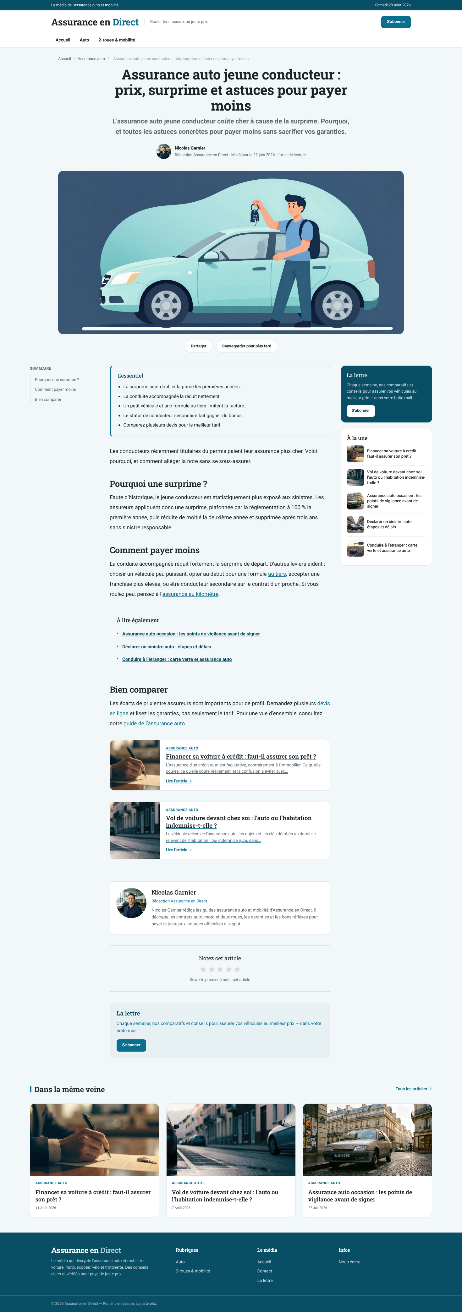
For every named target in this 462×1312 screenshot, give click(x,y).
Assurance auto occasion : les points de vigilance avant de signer (191, 634)
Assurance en (95, 22)
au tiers (277, 574)
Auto (84, 40)
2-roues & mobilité (116, 40)
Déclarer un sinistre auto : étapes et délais (166, 647)
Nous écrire (349, 1262)
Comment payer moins (55, 389)
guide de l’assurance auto (154, 724)
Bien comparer (48, 399)
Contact (264, 1271)
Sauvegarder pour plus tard (246, 346)
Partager (198, 346)
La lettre (265, 1280)
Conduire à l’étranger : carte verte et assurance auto (177, 659)
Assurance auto (91, 59)
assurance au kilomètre (190, 594)
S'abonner (396, 21)
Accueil (63, 40)
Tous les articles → (414, 1089)
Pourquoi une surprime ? (57, 380)
